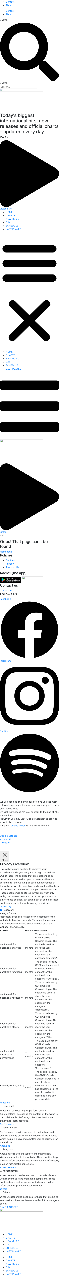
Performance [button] (7, 1124)
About (9, 5)
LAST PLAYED (13, 229)
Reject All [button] (5, 842)
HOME (9, 212)
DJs (8, 222)
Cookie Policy (17, 825)
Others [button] (3, 1188)
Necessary (8, 909)
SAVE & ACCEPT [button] (9, 1207)
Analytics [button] (5, 1145)
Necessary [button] (5, 906)
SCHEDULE (12, 225)
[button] (29, 291)
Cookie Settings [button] (8, 835)
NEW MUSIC (12, 218)
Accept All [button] (5, 839)
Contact (10, 1)
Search (3, 19)
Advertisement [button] (8, 1167)
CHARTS (10, 215)
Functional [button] (5, 1102)
